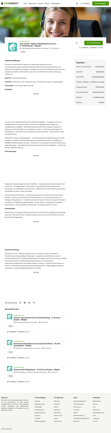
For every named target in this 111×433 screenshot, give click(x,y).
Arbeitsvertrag (58, 415)
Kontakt (95, 421)
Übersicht (37, 401)
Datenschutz (96, 410)
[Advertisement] (36, 107)
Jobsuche (56, 404)
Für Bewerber (55, 3)
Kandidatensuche (40, 404)
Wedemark (100, 72)
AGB (94, 415)
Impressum (96, 418)
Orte (94, 407)
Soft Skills (76, 410)
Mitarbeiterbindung (78, 415)
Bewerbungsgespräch (79, 401)
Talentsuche (32, 3)
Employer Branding (40, 412)
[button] (77, 3)
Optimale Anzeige (78, 404)
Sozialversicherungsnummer (81, 418)
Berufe (47, 3)
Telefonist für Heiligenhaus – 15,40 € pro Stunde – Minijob (37, 369)
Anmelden (86, 3)
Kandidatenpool (39, 410)
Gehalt (56, 418)
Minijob (23, 51)
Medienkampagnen (40, 421)
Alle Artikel (76, 421)
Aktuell (40, 3)
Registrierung (97, 401)
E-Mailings (37, 418)
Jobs (25, 3)
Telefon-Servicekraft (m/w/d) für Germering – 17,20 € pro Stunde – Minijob (37, 319)
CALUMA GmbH (24, 41)
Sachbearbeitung (19, 315)
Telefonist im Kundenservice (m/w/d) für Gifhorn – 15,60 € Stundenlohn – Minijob (37, 345)
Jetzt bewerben (94, 43)
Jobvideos (37, 415)
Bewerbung (57, 412)
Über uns (95, 404)
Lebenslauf (57, 410)
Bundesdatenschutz (98, 412)
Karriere (75, 412)
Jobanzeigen (38, 407)
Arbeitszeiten (58, 421)
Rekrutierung (77, 407)
